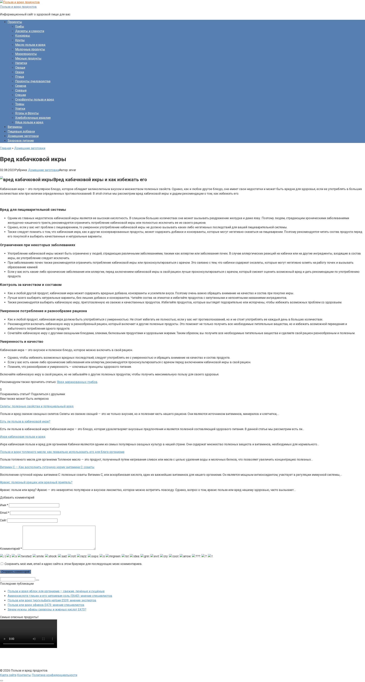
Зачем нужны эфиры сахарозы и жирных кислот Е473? (47, 609)
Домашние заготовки (23, 136)
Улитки (20, 108)
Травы (19, 104)
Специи (20, 95)
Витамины (15, 127)
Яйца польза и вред (29, 122)
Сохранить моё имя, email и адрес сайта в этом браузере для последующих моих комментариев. (73, 564)
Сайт (3, 520)
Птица (19, 77)
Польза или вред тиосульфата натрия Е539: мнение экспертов (52, 600)
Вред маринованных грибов (77, 382)
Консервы (22, 35)
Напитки (21, 63)
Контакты (24, 675)
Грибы (19, 26)
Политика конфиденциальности (54, 675)
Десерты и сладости (29, 31)
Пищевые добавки (21, 131)
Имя (4, 505)
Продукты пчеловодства (32, 81)
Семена (20, 86)
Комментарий (11, 548)
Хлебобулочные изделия (33, 118)
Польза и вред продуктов (18, 7)
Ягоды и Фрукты (27, 113)
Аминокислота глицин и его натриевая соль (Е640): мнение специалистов (60, 596)
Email (4, 513)
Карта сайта (8, 675)
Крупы (20, 40)
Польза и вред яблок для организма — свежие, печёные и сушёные (56, 591)
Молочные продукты (30, 49)
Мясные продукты (28, 58)
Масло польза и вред (30, 45)
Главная (5, 148)
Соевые (21, 90)
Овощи (20, 67)
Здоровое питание (21, 140)
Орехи (19, 72)
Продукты (15, 22)
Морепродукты (26, 54)
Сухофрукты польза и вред (34, 99)
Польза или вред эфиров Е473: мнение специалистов (46, 605)
